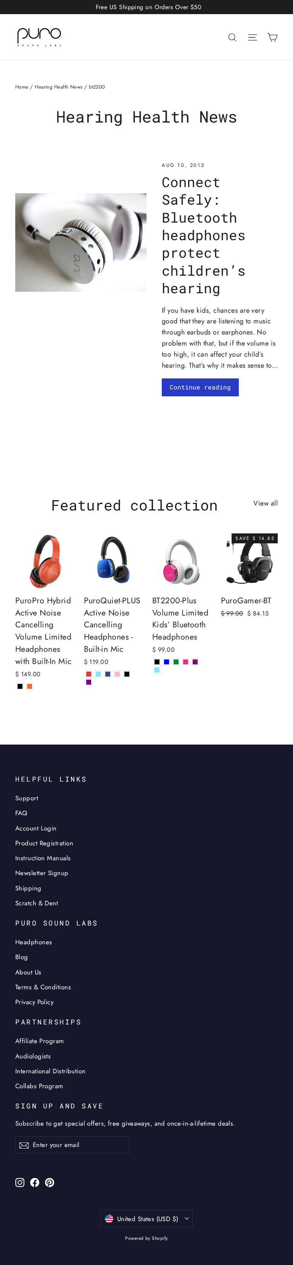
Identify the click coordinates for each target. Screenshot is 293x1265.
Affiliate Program (39, 1040)
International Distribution (50, 1071)
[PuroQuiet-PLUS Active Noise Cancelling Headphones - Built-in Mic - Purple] (88, 682)
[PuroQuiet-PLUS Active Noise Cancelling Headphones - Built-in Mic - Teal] (98, 674)
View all (265, 503)
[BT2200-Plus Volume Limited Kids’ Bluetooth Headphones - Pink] (185, 662)
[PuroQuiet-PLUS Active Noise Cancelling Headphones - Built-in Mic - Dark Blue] (108, 674)
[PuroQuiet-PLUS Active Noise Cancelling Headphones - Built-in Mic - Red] (88, 674)
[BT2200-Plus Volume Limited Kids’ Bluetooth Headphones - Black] (157, 662)
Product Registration (44, 843)
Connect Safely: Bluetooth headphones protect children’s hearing (204, 235)
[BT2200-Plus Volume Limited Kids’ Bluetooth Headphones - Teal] (157, 670)
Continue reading (200, 387)
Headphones (33, 942)
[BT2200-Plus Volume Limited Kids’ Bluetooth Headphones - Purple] (195, 662)
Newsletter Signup (42, 872)
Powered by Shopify (146, 1238)
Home (22, 86)
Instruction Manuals (43, 858)
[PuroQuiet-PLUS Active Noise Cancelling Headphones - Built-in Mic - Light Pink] (117, 674)
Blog (21, 956)
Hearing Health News (59, 86)
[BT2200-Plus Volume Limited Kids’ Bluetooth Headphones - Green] (176, 662)
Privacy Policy (34, 1002)
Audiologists (33, 1056)
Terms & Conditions (43, 987)
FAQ (21, 812)
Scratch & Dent (36, 903)
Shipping (28, 888)
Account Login (36, 828)
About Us (28, 972)
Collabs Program (39, 1086)
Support (26, 798)
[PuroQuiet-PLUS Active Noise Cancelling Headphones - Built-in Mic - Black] (127, 674)
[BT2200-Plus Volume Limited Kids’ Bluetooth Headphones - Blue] (166, 662)
